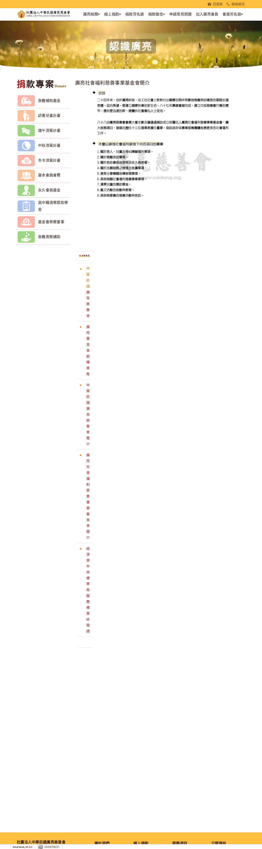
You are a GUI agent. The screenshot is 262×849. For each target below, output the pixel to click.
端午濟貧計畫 (49, 130)
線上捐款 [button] (111, 14)
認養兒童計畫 (49, 115)
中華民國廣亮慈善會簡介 (88, 414)
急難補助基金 (49, 100)
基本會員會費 (49, 175)
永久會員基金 (49, 190)
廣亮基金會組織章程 (88, 350)
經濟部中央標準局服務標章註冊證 (88, 590)
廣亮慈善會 (88, 304)
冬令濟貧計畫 (49, 160)
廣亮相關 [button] (90, 14)
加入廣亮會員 (207, 14)
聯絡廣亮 (238, 4)
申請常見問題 (180, 14)
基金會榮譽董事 (51, 222)
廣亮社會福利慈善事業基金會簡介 (88, 496)
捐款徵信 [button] (155, 14)
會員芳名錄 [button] (231, 14)
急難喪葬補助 (49, 237)
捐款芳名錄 (134, 14)
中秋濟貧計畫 (49, 145)
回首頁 (218, 4)
